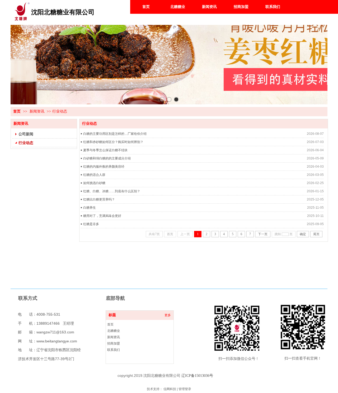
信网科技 (169, 389)
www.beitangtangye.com (56, 341)
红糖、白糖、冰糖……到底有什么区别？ (111, 191)
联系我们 (113, 350)
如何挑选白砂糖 (94, 183)
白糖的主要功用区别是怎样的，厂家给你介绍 (115, 134)
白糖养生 (89, 207)
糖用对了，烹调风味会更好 (102, 216)
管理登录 (185, 389)
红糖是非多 (91, 224)
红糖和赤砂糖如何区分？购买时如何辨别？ (113, 142)
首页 (17, 111)
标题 (112, 315)
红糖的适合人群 (94, 175)
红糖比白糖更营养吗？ (99, 199)
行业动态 (59, 111)
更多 (168, 315)
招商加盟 (113, 343)
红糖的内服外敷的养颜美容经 (103, 166)
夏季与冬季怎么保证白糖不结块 (105, 150)
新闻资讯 (37, 111)
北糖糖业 (113, 331)
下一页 (262, 234)
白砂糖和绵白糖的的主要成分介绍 (107, 158)
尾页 (316, 234)
